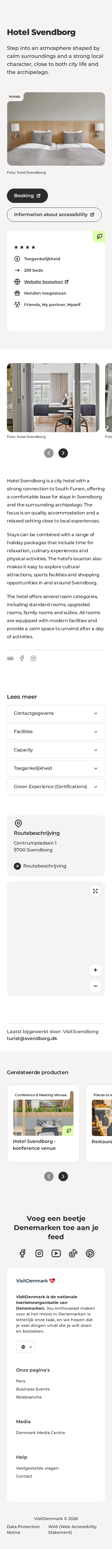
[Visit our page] (39, 1253)
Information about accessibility (51, 214)
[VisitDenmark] (35, 1281)
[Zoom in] (95, 970)
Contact (24, 1476)
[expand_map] (95, 891)
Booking (24, 195)
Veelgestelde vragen (37, 1468)
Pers (20, 1381)
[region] (56, 938)
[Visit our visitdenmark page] (56, 1253)
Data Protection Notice (23, 1529)
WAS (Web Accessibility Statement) (72, 1529)
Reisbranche (29, 1397)
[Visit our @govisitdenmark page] (73, 1253)
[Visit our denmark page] (22, 1253)
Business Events (33, 1389)
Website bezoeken (43, 281)
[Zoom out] (95, 986)
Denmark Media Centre (40, 1432)
